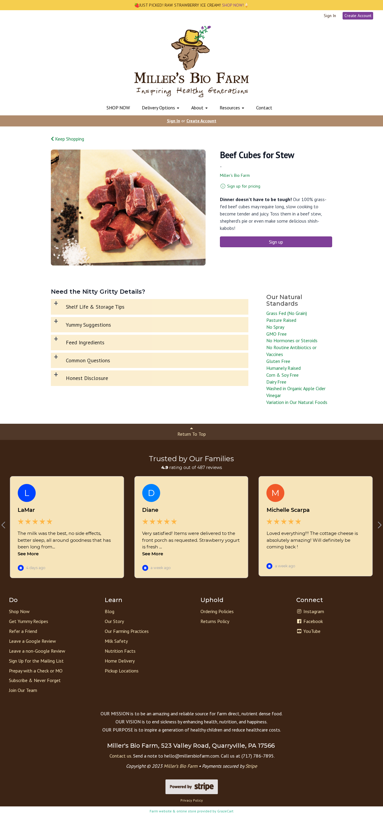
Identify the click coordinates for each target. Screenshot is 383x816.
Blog (109, 611)
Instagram (313, 611)
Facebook (312, 621)
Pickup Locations (122, 671)
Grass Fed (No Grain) (286, 313)
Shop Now (19, 611)
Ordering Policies (217, 611)
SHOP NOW (118, 108)
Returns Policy (214, 621)
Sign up (276, 242)
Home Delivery (120, 661)
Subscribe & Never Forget (35, 680)
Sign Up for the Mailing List (36, 661)
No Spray (275, 327)
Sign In (330, 15)
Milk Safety (116, 641)
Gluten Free (278, 361)
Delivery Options (159, 108)
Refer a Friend (23, 631)
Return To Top (191, 434)
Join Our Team (23, 690)
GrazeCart (225, 811)
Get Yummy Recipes (28, 621)
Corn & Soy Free (282, 375)
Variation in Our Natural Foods (296, 402)
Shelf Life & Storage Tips (95, 306)
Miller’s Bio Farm (180, 766)
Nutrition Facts (120, 651)
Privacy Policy (191, 800)
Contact (264, 108)
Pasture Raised (281, 320)
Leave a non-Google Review (37, 651)
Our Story (114, 621)
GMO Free (276, 334)
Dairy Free (276, 382)
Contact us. (121, 756)
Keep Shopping (69, 139)
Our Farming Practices (127, 631)
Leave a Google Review (32, 641)
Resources (230, 108)
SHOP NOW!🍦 (235, 5)
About (198, 108)
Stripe (251, 766)
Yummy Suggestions (88, 324)
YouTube (311, 631)
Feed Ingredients (85, 342)
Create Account (357, 15)
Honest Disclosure (87, 378)
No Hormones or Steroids (291, 340)
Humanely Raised (283, 368)
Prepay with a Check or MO (36, 671)
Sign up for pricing (243, 186)
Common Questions (88, 360)
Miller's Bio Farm (235, 175)
